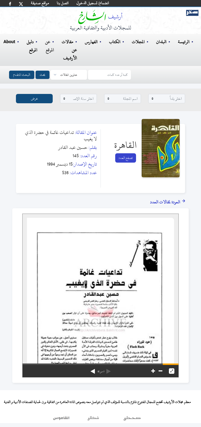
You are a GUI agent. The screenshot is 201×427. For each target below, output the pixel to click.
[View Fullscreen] (171, 371)
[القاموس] (62, 419)
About (9, 42)
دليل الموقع (32, 46)
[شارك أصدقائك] (10, 4)
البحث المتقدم (21, 74)
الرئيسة (183, 42)
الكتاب (114, 42)
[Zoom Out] (160, 371)
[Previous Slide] (108, 369)
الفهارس (91, 42)
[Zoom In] (153, 371)
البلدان (161, 42)
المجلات (138, 42)
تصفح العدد (125, 158)
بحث (42, 74)
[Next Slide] (92, 369)
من (100, 371)
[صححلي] (132, 419)
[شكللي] (93, 419)
